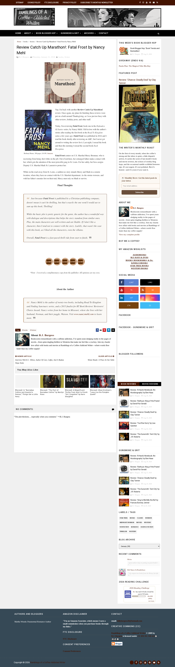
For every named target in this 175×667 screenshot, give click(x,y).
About (27, 33)
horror (148, 518)
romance (134, 527)
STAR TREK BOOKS (139, 266)
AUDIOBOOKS (139, 255)
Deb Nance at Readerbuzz (136, 570)
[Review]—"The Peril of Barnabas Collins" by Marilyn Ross (52, 392)
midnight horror (127, 522)
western (132, 531)
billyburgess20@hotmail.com (129, 621)
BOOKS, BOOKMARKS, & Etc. (139, 260)
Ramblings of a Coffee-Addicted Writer (128, 633)
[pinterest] (150, 2)
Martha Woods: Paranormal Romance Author (32, 622)
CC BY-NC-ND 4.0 (146, 636)
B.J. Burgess (138, 208)
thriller (123, 531)
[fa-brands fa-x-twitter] (132, 662)
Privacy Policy (69, 3)
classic (140, 518)
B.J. (134, 592)
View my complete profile (129, 234)
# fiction (33, 330)
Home (18, 33)
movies (139, 522)
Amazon (50, 153)
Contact (103, 33)
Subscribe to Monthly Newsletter (96, 3)
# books (25, 330)
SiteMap (19, 3)
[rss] (157, 2)
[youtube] (146, 2)
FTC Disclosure (51, 3)
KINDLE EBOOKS (139, 263)
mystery (147, 522)
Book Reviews (128, 384)
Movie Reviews (150, 384)
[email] (153, 2)
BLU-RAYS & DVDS (139, 257)
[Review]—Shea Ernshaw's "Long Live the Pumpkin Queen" (100, 392)
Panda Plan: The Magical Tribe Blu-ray (135, 66)
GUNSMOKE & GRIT (70, 33)
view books (151, 601)
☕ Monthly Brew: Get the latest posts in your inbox (139, 179)
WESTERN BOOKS (139, 268)
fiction (32, 42)
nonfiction (124, 527)
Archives (89, 33)
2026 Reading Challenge (139, 588)
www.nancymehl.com (84, 314)
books (25, 42)
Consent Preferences (72, 651)
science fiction (147, 527)
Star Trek (124, 518)
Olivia (129, 559)
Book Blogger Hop (46, 33)
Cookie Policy (34, 3)
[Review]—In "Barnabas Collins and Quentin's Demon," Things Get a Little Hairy (26, 393)
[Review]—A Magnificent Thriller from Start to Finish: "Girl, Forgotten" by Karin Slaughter (76, 393)
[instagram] (143, 2)
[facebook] (140, 2)
